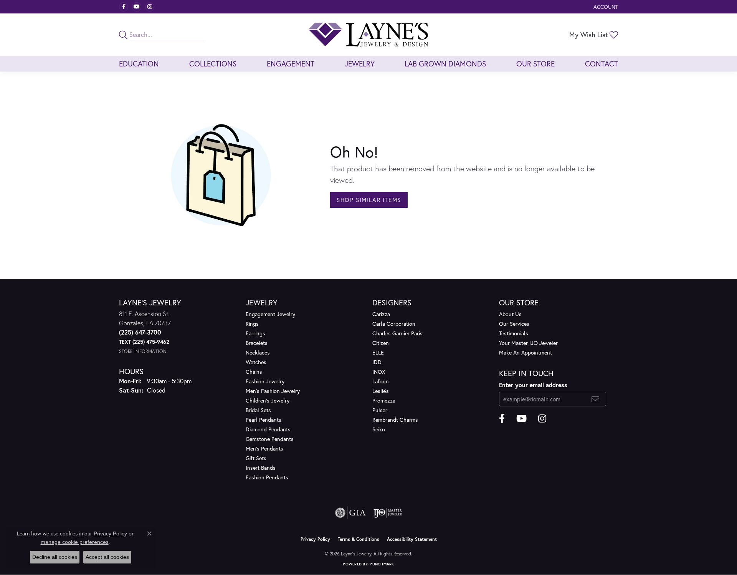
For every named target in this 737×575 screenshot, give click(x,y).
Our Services (514, 323)
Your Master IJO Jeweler (528, 342)
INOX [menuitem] (378, 371)
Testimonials (513, 333)
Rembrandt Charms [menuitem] (395, 419)
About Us (510, 314)
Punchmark (382, 564)
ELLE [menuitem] (378, 352)
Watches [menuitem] (256, 362)
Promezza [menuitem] (383, 400)
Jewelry (360, 63)
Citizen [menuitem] (380, 342)
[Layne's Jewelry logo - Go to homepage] (368, 34)
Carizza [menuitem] (381, 314)
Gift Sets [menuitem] (256, 458)
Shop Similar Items (369, 200)
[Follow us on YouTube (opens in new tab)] (136, 7)
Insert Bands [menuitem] (261, 467)
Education (139, 63)
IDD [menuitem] (377, 362)
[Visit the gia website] (350, 512)
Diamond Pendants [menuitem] (268, 429)
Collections (212, 63)
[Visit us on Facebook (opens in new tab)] (123, 7)
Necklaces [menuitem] (258, 352)
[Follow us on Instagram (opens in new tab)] (149, 7)
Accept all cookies (107, 557)
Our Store (535, 63)
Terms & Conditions (358, 539)
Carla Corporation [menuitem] (393, 323)
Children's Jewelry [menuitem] (267, 400)
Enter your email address (533, 385)
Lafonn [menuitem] (380, 381)
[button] (605, 6)
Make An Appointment (525, 352)
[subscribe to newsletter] (595, 399)
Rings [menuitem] (252, 323)
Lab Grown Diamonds (445, 63)
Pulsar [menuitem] (379, 410)
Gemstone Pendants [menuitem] (270, 438)
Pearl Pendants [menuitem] (263, 419)
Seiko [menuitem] (378, 429)
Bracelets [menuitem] (257, 342)
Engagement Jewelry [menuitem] (270, 314)
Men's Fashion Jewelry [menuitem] (273, 390)
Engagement (290, 63)
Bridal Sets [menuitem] (258, 410)
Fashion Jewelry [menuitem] (265, 381)
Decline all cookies (54, 557)
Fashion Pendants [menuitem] (267, 477)
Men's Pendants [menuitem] (264, 448)
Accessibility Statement (412, 539)
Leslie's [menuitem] (380, 390)
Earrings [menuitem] (255, 333)
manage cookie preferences (75, 542)
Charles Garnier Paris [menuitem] (397, 333)
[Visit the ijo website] (387, 512)
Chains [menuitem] (254, 371)
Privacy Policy (315, 539)
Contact (601, 63)
